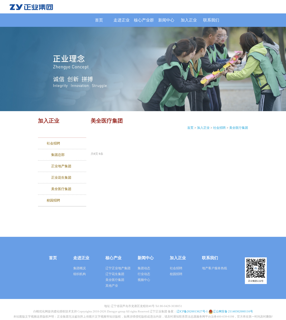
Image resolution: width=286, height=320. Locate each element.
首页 (99, 20)
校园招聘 (176, 274)
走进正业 (122, 20)
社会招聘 (219, 127)
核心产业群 (144, 20)
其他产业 (111, 285)
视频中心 (144, 280)
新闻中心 (166, 20)
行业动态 (144, 274)
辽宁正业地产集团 (117, 268)
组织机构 (79, 274)
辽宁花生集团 (114, 274)
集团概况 (79, 268)
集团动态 (144, 268)
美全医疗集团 (238, 127)
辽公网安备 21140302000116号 (233, 311)
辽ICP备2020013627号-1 (192, 311)
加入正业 (189, 20)
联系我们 (211, 20)
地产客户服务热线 (214, 268)
